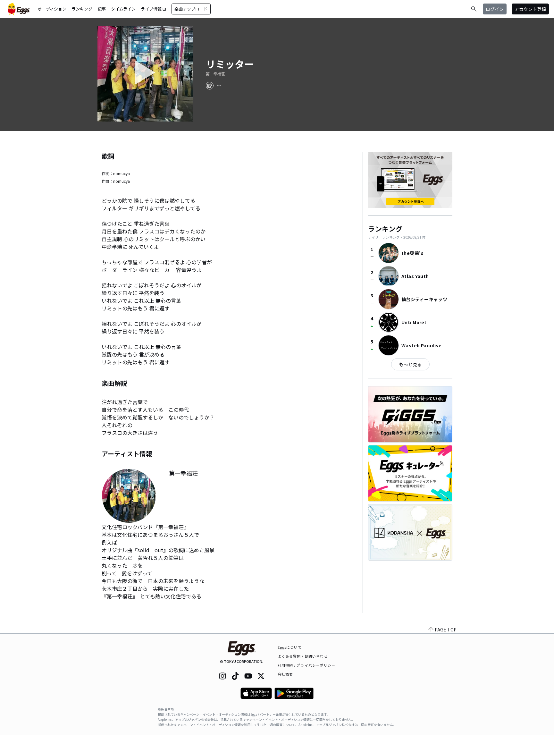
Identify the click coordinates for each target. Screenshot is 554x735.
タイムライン (123, 9)
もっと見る (410, 364)
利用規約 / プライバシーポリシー (307, 665)
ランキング (81, 9)
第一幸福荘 (215, 73)
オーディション (52, 9)
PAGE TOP (446, 629)
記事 (101, 9)
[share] (210, 85)
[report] (218, 85)
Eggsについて (290, 647)
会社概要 (285, 674)
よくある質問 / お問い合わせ (303, 656)
